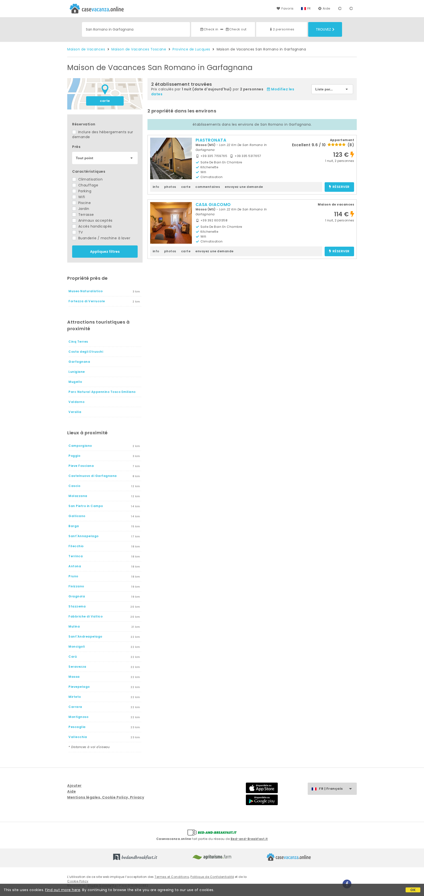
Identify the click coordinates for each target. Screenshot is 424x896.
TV (80, 232)
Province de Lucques (191, 49)
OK (413, 889)
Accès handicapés (94, 226)
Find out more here (62, 889)
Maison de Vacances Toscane (138, 49)
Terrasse (85, 214)
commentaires (207, 187)
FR (309, 8)
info (156, 187)
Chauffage (87, 185)
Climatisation (90, 179)
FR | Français (331, 788)
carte (105, 100)
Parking (84, 191)
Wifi (81, 196)
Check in (211, 29)
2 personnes (283, 29)
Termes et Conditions (172, 877)
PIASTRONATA (211, 140)
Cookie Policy (78, 881)
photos (170, 187)
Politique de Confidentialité (212, 877)
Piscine (84, 202)
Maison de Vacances (86, 49)
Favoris (287, 8)
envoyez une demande (244, 187)
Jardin (83, 208)
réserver (341, 187)
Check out (238, 29)
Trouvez (323, 29)
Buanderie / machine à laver (103, 238)
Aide (327, 8)
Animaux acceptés (95, 220)
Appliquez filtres (105, 251)
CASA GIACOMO (213, 204)
